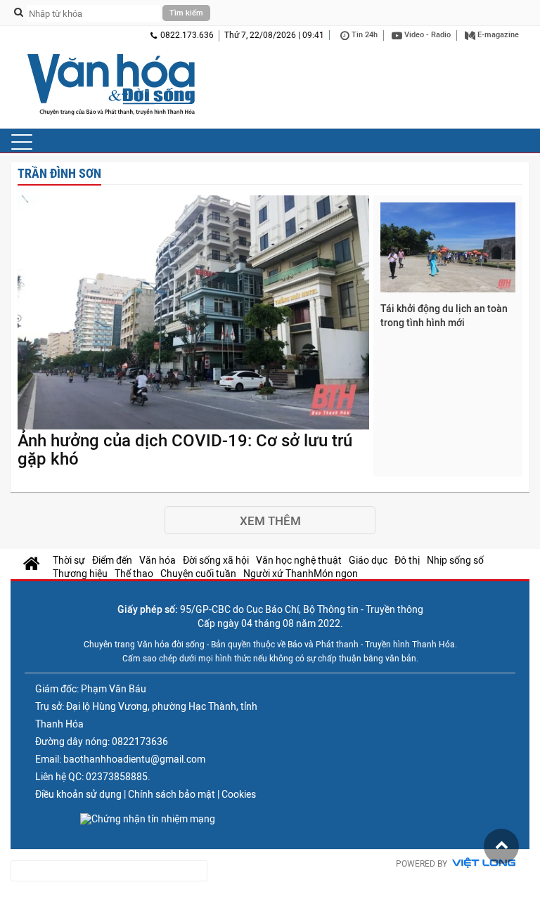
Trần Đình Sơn (59, 173)
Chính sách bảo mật (171, 794)
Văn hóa (157, 560)
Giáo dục (368, 560)
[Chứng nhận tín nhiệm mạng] (147, 818)
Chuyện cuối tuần (198, 573)
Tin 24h (363, 34)
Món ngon (336, 573)
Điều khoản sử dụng (78, 794)
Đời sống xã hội (216, 560)
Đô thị (407, 560)
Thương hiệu (80, 573)
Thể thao (134, 573)
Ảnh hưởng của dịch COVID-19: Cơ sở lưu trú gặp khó (185, 450)
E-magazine (497, 34)
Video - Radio (426, 34)
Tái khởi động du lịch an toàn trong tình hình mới (444, 315)
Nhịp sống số (455, 560)
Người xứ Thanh (278, 573)
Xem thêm (270, 521)
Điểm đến (112, 560)
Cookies (238, 794)
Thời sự (69, 560)
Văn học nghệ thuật (299, 560)
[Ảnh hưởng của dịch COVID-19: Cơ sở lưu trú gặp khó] (193, 313)
